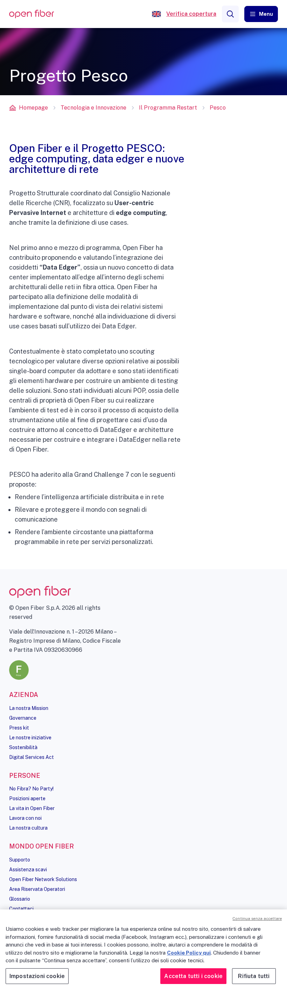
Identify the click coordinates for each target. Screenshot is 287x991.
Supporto (19, 860)
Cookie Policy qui (189, 953)
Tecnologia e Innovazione (93, 107)
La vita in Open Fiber (32, 808)
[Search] (230, 14)
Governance (22, 718)
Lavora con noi (25, 818)
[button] (261, 14)
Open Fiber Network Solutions (43, 879)
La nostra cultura (28, 828)
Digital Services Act (31, 757)
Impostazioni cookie (37, 976)
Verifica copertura (191, 14)
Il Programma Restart (168, 107)
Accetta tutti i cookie (193, 976)
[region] (143, 950)
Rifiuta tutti (254, 976)
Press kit (19, 728)
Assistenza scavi (28, 869)
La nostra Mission (28, 708)
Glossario (19, 899)
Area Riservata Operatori (37, 889)
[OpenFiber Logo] (31, 14)
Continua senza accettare (257, 918)
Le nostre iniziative (30, 737)
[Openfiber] (156, 14)
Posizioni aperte (27, 798)
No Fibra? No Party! (31, 788)
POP (139, 390)
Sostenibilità (23, 747)
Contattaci (21, 909)
